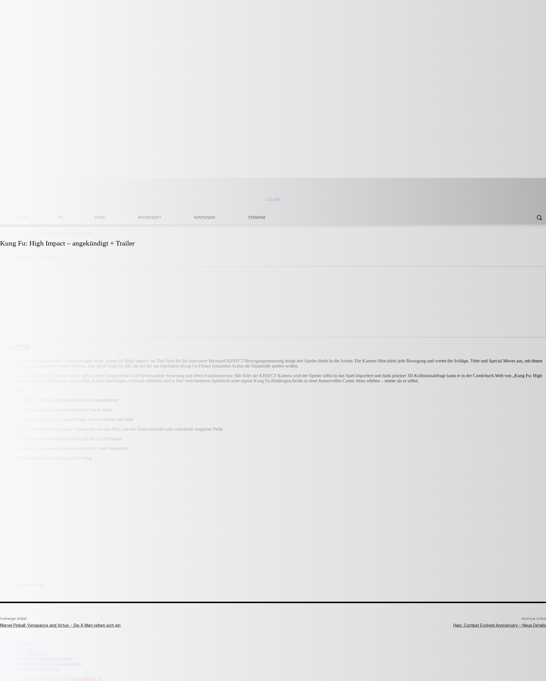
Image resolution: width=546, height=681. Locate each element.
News (5, 347)
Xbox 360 (20, 347)
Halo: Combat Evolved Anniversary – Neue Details (499, 625)
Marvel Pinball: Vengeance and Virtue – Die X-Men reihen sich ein (60, 625)
